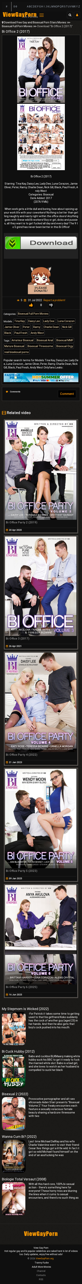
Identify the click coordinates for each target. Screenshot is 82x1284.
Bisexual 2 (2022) (15, 1094)
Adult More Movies (41, 1267)
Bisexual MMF (64, 340)
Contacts (41, 1275)
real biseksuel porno (16, 352)
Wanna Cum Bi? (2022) (19, 1137)
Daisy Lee (34, 321)
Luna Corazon (66, 321)
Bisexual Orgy (64, 346)
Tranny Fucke (42, 1262)
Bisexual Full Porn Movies (17, 26)
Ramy (36, 327)
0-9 (15, 6)
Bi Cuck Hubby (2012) (18, 1051)
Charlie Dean (51, 327)
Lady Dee (48, 321)
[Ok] (31, 305)
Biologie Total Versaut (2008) (24, 1179)
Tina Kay (19, 321)
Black (7, 332)
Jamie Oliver (11, 327)
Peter (26, 327)
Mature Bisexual (14, 346)
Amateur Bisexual (22, 340)
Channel (41, 1271)
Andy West (37, 332)
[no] (51, 305)
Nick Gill (67, 327)
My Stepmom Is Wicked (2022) (25, 1009)
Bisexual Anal (45, 340)
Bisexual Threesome (40, 346)
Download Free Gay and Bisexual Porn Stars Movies (35, 22)
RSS (41, 1279)
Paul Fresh (20, 332)
